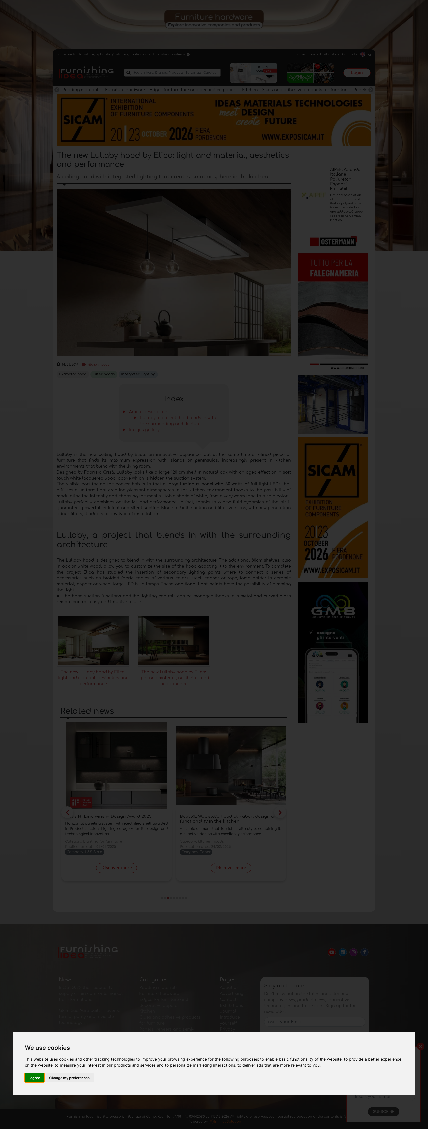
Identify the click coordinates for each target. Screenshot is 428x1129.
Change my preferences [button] (69, 1078)
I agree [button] (34, 1078)
